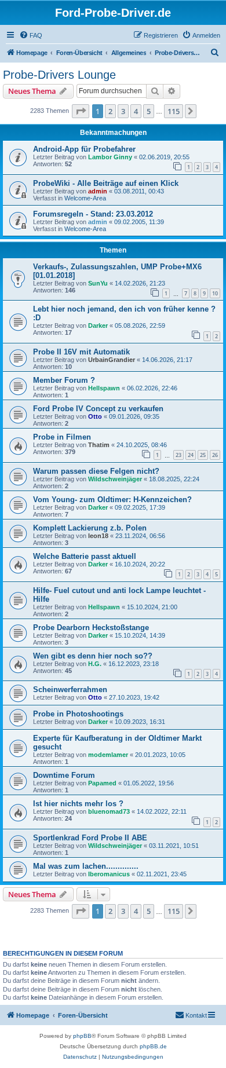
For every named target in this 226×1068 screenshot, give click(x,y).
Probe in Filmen (62, 437)
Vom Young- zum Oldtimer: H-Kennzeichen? (112, 499)
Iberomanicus (109, 874)
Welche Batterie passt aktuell (84, 556)
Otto (95, 416)
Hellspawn (104, 388)
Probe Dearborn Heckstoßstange (91, 627)
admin (97, 191)
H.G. (94, 663)
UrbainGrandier (111, 359)
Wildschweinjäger (115, 479)
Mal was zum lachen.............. (85, 866)
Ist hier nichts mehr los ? (78, 803)
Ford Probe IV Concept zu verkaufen (98, 408)
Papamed (102, 783)
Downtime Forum (64, 775)
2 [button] (110, 111)
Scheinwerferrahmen (70, 689)
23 (178, 455)
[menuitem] (30, 35)
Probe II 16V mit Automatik (81, 352)
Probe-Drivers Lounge (59, 74)
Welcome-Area (85, 198)
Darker (98, 325)
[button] (80, 111)
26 (215, 455)
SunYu (98, 283)
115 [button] (173, 111)
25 (203, 455)
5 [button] (149, 111)
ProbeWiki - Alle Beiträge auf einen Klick (105, 183)
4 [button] (136, 111)
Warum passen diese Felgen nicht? (96, 471)
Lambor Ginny (110, 156)
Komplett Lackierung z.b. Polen (90, 528)
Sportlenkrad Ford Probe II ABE (90, 837)
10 (215, 293)
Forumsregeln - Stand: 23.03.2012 (93, 214)
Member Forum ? (64, 380)
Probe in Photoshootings (78, 713)
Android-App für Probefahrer (84, 149)
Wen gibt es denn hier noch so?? (92, 656)
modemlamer (108, 754)
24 (191, 455)
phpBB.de (153, 1046)
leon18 (98, 535)
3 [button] (123, 111)
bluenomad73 (109, 811)
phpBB (82, 1036)
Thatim (99, 444)
